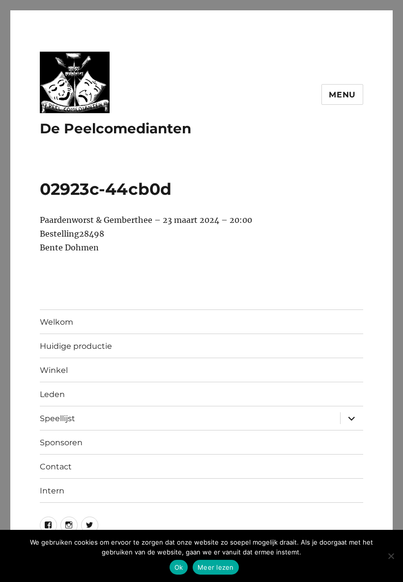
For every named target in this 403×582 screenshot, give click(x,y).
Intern (52, 490)
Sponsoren (61, 442)
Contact (56, 466)
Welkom (56, 322)
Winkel (54, 370)
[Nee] (391, 556)
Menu (342, 94)
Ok (178, 567)
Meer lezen (216, 567)
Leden (52, 394)
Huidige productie (76, 346)
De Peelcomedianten (115, 128)
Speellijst (57, 418)
